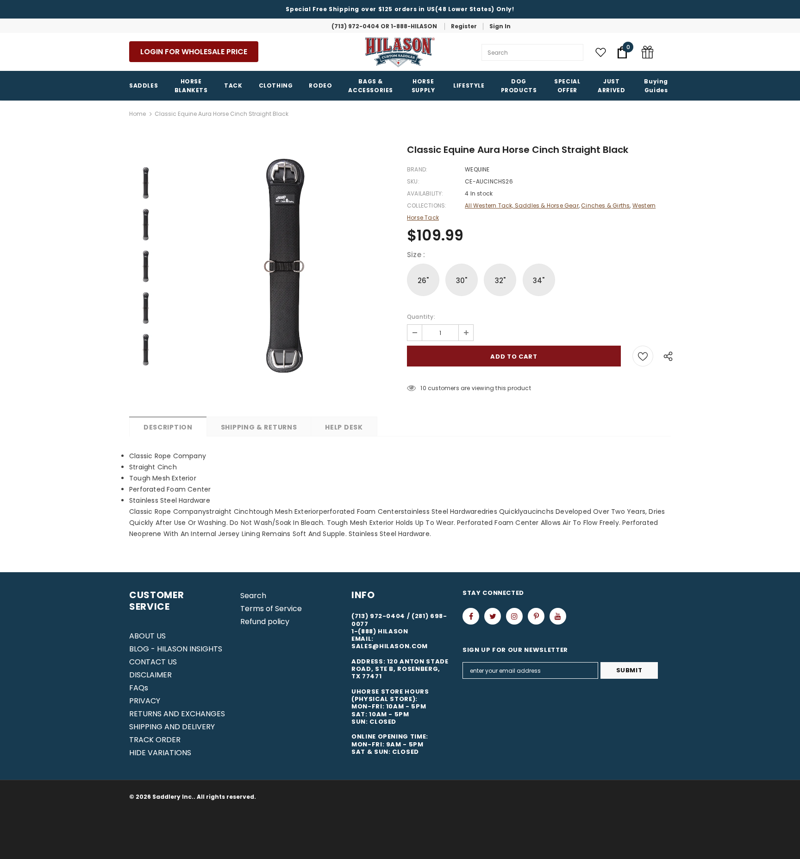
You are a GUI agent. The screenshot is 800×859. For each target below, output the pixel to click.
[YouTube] (558, 616)
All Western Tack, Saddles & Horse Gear (522, 205)
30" (462, 280)
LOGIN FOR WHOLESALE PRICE (193, 51)
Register (464, 26)
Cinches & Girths (605, 205)
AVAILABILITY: (425, 193)
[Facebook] (470, 616)
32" (500, 280)
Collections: (426, 205)
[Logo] (400, 52)
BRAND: (417, 169)
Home (137, 114)
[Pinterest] (536, 616)
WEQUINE (477, 169)
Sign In (500, 26)
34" (539, 280)
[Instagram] (514, 616)
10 (423, 388)
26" (423, 280)
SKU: (413, 181)
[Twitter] (492, 616)
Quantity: (421, 317)
